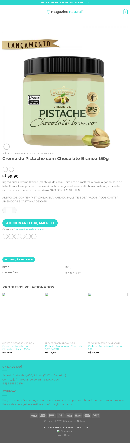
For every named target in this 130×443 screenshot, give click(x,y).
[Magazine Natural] (65, 12)
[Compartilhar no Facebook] (11, 236)
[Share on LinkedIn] (33, 236)
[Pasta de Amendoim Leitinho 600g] (108, 316)
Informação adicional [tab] (18, 259)
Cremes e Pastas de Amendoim (33, 153)
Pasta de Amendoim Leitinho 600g (105, 348)
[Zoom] (6, 147)
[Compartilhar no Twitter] (16, 236)
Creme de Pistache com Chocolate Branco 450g (16, 348)
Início (6, 153)
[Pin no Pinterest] (28, 236)
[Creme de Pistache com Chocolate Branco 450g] (22, 316)
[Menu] (4, 12)
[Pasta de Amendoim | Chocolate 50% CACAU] (65, 316)
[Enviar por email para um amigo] (22, 236)
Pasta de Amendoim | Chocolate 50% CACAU (64, 348)
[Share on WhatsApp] (5, 236)
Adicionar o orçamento (30, 223)
